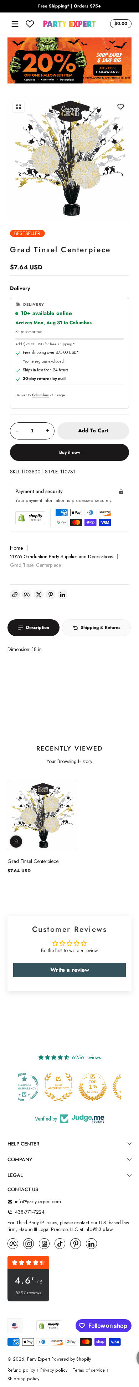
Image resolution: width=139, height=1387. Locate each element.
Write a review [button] (69, 970)
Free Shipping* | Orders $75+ (69, 6)
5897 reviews (28, 1293)
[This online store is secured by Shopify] (30, 517)
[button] (120, 24)
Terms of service (89, 1370)
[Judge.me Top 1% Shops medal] (69, 1087)
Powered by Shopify (71, 1359)
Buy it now (69, 452)
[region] (69, 6)
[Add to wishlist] (120, 107)
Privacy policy (53, 1370)
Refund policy (21, 1370)
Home (16, 548)
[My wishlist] (29, 24)
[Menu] (14, 23)
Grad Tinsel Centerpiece (32, 861)
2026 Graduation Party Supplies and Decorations (61, 556)
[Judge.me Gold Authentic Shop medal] (35, 1087)
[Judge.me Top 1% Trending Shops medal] (103, 1087)
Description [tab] (37, 627)
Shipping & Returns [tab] (100, 627)
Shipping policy (23, 1379)
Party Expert (38, 1359)
